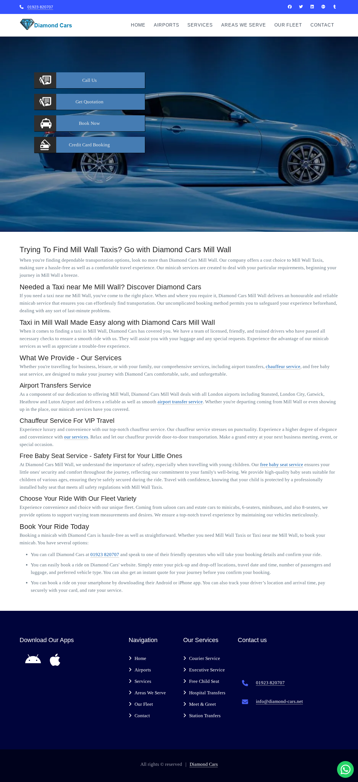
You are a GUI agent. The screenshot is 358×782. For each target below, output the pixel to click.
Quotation (89, 101)
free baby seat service (281, 464)
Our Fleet (288, 25)
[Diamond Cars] (290, 7)
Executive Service (207, 670)
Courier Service (204, 658)
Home (138, 25)
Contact (322, 25)
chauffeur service (283, 366)
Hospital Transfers (207, 692)
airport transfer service (180, 401)
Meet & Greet (202, 704)
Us (89, 80)
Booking (89, 144)
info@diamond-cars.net (279, 701)
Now (89, 123)
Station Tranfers (205, 715)
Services (200, 25)
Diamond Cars (204, 764)
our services (76, 437)
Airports (166, 25)
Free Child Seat (204, 681)
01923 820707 (40, 7)
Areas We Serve (243, 25)
